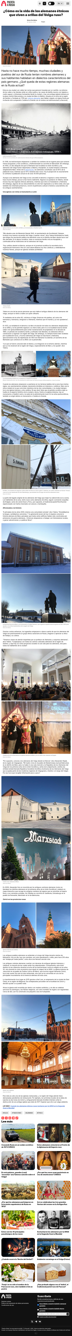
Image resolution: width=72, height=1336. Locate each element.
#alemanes (29, 1113)
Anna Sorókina (32, 20)
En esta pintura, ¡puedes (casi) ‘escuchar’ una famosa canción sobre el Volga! (18, 1174)
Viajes (43, 21)
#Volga (5, 1113)
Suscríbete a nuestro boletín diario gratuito (51, 1310)
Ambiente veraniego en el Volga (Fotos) (53, 1259)
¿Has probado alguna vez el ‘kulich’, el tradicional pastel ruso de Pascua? (52, 1286)
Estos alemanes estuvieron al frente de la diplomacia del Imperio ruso (53, 1146)
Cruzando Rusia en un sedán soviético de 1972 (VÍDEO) (17, 1146)
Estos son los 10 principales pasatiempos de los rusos (12, 1233)
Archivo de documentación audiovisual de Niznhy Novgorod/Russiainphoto (23, 157)
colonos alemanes (34, 98)
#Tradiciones (16, 1113)
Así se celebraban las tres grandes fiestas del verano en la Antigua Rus (52, 1203)
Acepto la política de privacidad (47, 1317)
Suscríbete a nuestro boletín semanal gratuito (52, 1305)
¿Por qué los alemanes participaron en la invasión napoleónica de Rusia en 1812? (17, 1204)
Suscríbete (44, 1296)
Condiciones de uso (7, 1305)
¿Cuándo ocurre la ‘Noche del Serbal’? (17, 1259)
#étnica (39, 1113)
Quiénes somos (6, 1301)
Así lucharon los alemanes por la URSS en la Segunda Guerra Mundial (53, 1233)
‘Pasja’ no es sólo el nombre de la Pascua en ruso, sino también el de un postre (17, 1287)
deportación (29, 170)
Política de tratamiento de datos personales (15, 1303)
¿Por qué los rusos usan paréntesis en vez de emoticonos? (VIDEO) (53, 1173)
